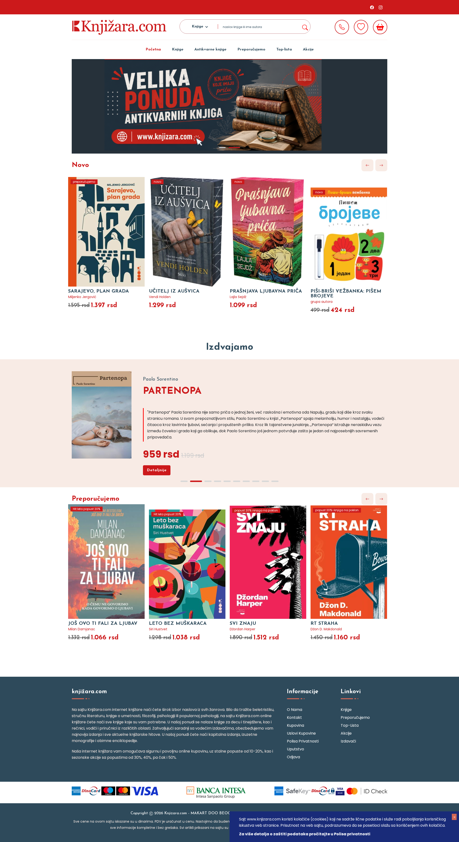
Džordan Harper (242, 629)
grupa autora (322, 301)
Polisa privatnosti (303, 741)
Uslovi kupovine (301, 733)
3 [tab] (208, 481)
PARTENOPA (172, 391)
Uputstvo (295, 749)
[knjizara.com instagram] (380, 7)
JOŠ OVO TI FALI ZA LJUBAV (102, 623)
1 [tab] (222, 147)
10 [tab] (275, 481)
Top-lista (284, 49)
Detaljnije (157, 470)
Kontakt (294, 717)
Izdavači (348, 741)
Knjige (177, 49)
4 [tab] (217, 481)
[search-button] (304, 26)
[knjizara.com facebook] (372, 7)
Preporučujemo (251, 49)
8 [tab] (255, 481)
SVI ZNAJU (243, 623)
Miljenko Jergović (82, 296)
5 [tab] (227, 481)
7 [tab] (246, 481)
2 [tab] (234, 147)
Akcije (308, 49)
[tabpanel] (229, 106)
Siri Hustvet (158, 629)
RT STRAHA (324, 623)
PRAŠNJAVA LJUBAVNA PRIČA (266, 291)
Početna (153, 49)
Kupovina (295, 725)
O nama (294, 709)
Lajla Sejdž (238, 296)
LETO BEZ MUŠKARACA (178, 623)
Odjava (293, 757)
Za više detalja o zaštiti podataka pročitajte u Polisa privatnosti (304, 834)
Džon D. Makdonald (326, 629)
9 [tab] (265, 481)
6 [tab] (236, 481)
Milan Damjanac (81, 629)
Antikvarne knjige (210, 49)
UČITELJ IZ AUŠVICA (174, 291)
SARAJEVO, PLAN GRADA (98, 291)
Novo (80, 165)
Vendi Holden (160, 296)
